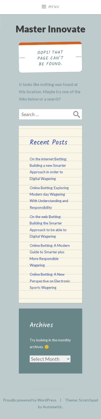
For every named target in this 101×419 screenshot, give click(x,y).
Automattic (52, 406)
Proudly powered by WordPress (30, 400)
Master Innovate (50, 28)
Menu (54, 7)
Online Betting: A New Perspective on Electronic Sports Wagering (50, 281)
